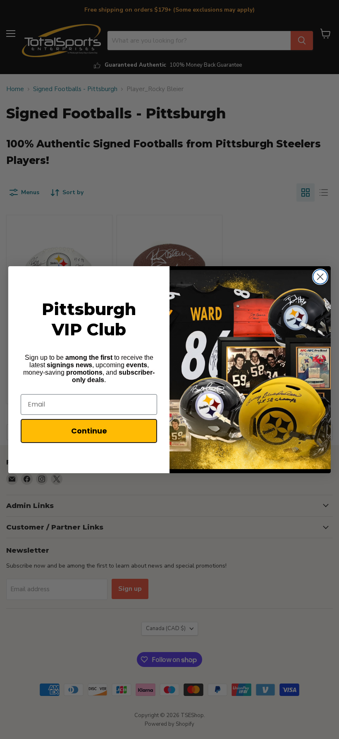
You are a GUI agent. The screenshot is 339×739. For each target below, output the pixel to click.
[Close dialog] (320, 277)
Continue (89, 431)
